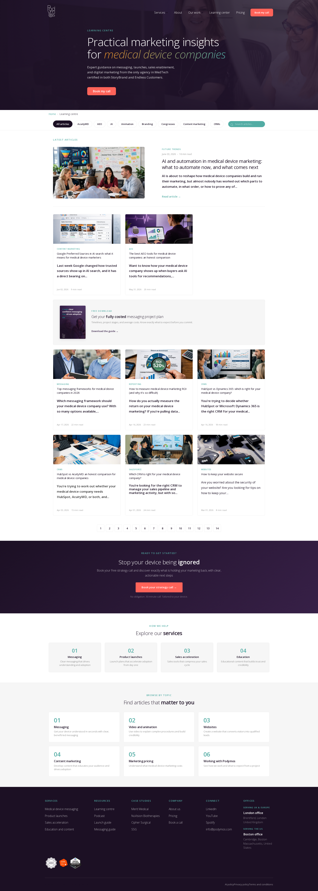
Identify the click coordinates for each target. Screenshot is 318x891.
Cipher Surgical (141, 822)
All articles (62, 124)
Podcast (99, 816)
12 (198, 528)
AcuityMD (83, 124)
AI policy (229, 884)
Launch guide (102, 822)
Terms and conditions (261, 884)
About (178, 13)
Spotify (210, 822)
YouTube (212, 816)
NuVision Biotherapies (145, 816)
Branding (147, 124)
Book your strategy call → (159, 587)
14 (217, 528)
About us (174, 809)
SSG (134, 829)
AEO (99, 124)
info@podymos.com (219, 829)
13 (207, 528)
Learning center (219, 13)
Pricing (240, 13)
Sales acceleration (56, 822)
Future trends (171, 149)
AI (111, 124)
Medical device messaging (61, 809)
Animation (127, 124)
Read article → (171, 196)
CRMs (217, 124)
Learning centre (104, 809)
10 (180, 528)
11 (189, 528)
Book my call (262, 12)
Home (52, 114)
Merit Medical (140, 809)
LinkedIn (211, 809)
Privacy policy (241, 884)
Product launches (56, 816)
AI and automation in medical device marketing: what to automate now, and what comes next (212, 164)
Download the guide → (104, 331)
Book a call (176, 822)
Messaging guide (105, 829)
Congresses (168, 124)
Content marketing (194, 124)
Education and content (59, 829)
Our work (194, 13)
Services (159, 13)
